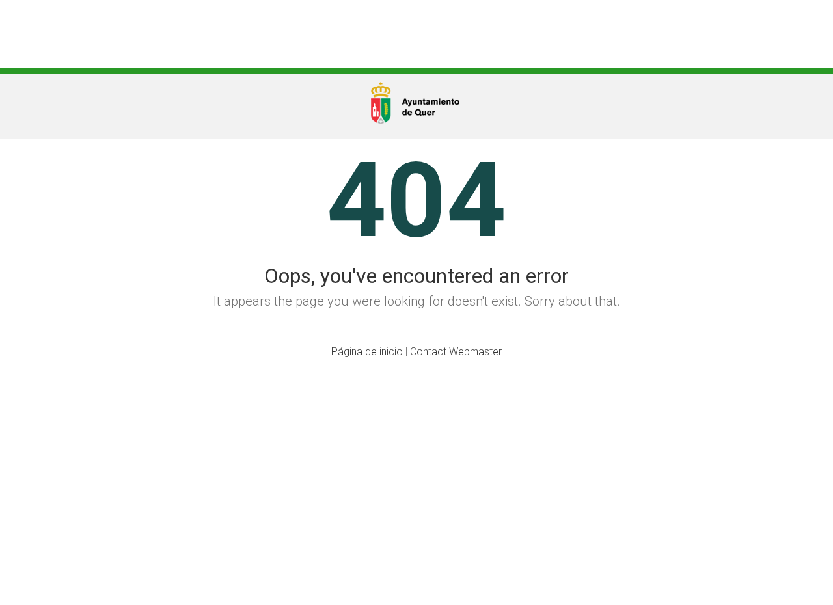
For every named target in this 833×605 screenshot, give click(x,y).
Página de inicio (367, 351)
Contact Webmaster (456, 351)
